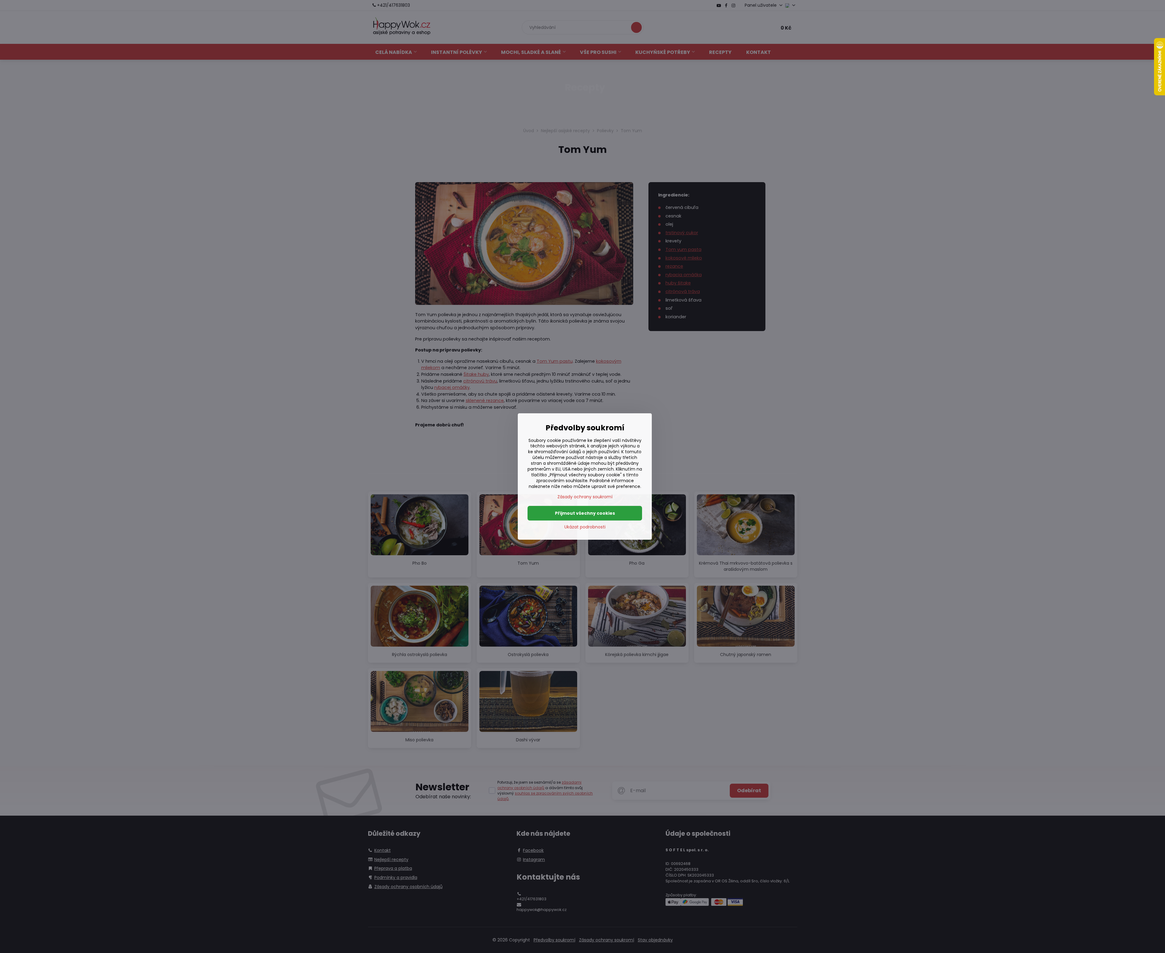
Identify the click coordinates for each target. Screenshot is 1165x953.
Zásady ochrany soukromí (585, 497)
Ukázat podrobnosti (584, 527)
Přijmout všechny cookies (585, 513)
